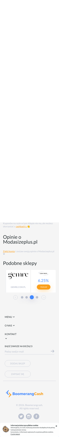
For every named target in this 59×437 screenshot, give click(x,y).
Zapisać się (17, 374)
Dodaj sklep (17, 363)
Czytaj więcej (15, 434)
